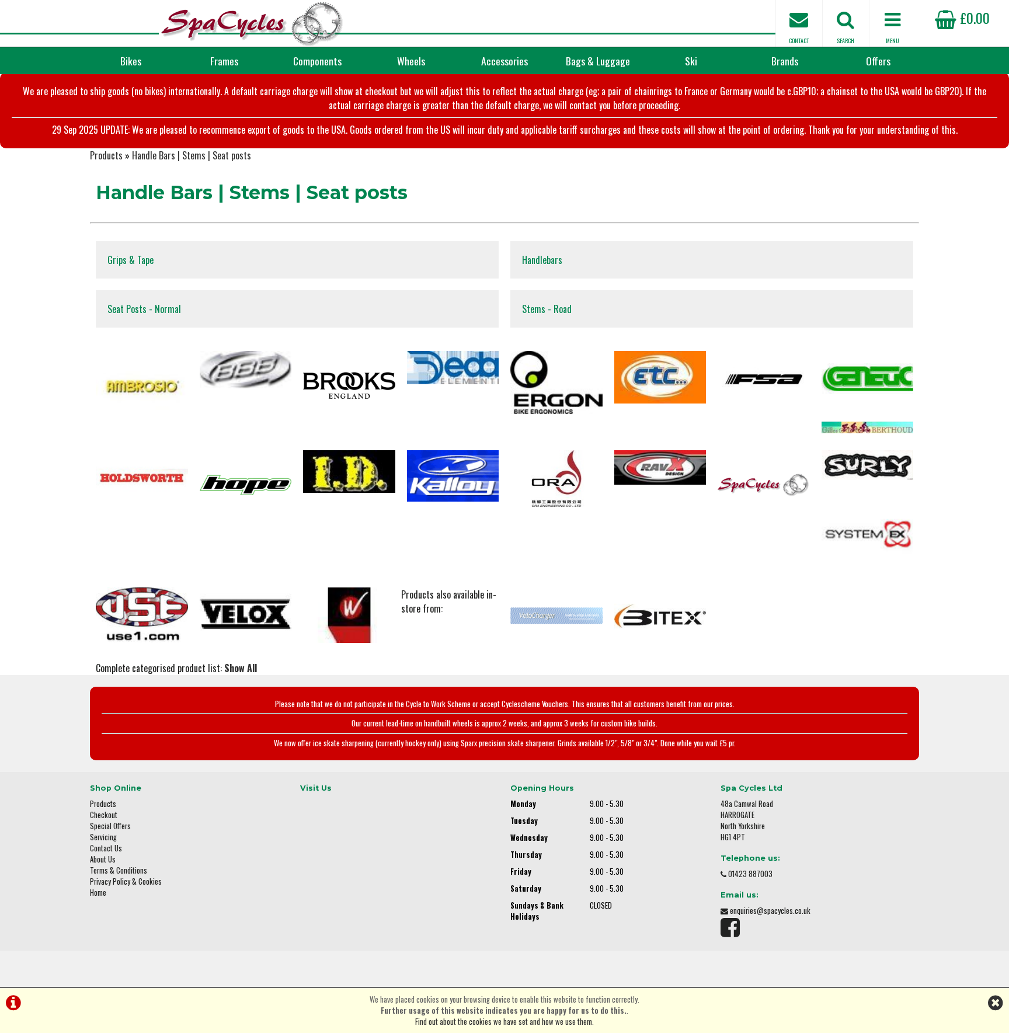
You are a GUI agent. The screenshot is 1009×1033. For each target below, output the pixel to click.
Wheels (411, 60)
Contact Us (106, 848)
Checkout (103, 814)
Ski (691, 60)
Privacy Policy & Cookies (126, 881)
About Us (103, 859)
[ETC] (660, 378)
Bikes (130, 60)
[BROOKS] (349, 387)
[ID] (349, 472)
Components (317, 60)
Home (98, 892)
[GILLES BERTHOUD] (868, 429)
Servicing (103, 837)
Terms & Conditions (118, 870)
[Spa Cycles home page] (252, 23)
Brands (784, 60)
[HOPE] (246, 486)
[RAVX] (660, 468)
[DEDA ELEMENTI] (453, 369)
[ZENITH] (556, 616)
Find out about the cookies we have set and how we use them (503, 1021)
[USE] (142, 616)
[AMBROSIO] (142, 389)
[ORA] (556, 479)
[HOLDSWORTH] (142, 479)
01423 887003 (750, 873)
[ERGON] (556, 384)
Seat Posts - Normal (144, 309)
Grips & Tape (130, 260)
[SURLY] (868, 466)
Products (106, 155)
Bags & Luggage (598, 60)
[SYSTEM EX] (868, 535)
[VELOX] (246, 615)
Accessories (504, 60)
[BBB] (246, 371)
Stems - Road (547, 309)
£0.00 (973, 17)
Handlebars (542, 260)
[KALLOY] (453, 477)
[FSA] (764, 380)
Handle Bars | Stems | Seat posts (191, 155)
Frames (224, 60)
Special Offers (110, 826)
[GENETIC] (868, 379)
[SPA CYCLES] (764, 486)
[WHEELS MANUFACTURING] (349, 616)
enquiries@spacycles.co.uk (770, 910)
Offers (878, 60)
